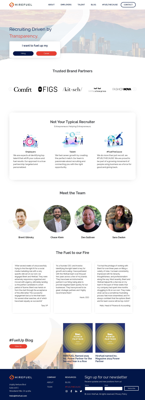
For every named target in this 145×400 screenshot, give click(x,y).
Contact (128, 5)
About (51, 5)
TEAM (49, 387)
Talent (81, 5)
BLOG (67, 382)
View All (18, 346)
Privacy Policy (121, 394)
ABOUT (50, 382)
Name (87, 385)
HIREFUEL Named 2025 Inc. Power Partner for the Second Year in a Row (77, 358)
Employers (66, 5)
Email (106, 385)
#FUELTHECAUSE (110, 5)
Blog (93, 5)
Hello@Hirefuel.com (18, 396)
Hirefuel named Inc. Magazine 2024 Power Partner (107, 358)
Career (46, 53)
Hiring (23, 53)
